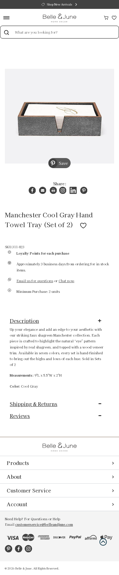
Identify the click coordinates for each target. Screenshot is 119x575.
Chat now (66, 280)
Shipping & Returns (33, 403)
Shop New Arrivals (59, 4)
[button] (103, 542)
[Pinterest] (83, 190)
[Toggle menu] (8, 17)
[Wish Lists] (114, 17)
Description (24, 320)
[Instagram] (62, 190)
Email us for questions (34, 280)
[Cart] (106, 17)
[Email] (42, 190)
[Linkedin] (73, 190)
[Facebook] (32, 190)
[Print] (53, 190)
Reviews (20, 415)
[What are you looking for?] (6, 32)
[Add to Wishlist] (83, 224)
